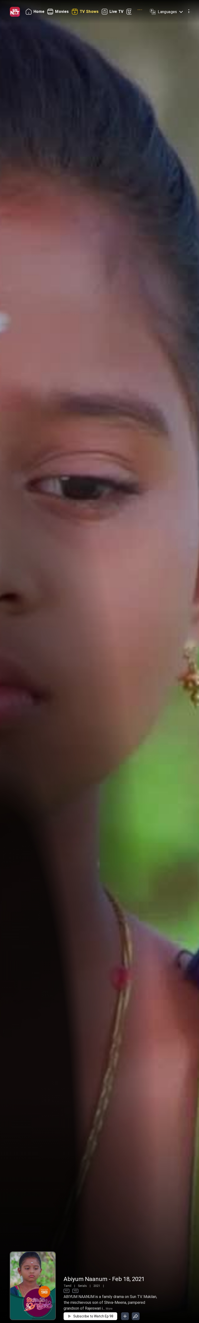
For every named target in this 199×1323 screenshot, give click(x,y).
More (109, 1308)
